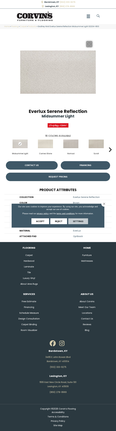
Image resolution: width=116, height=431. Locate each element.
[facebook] (52, 343)
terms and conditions (65, 213)
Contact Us (32, 165)
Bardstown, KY (51, 2)
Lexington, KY (52, 6)
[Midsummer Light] (20, 144)
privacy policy (43, 213)
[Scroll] (96, 144)
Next (110, 145)
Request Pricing (58, 176)
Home (7, 26)
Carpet (23, 26)
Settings (78, 221)
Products (32, 26)
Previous (6, 145)
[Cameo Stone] (45, 144)
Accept (40, 221)
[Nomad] (71, 144)
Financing (85, 165)
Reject (58, 221)
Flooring (14, 26)
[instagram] (62, 343)
